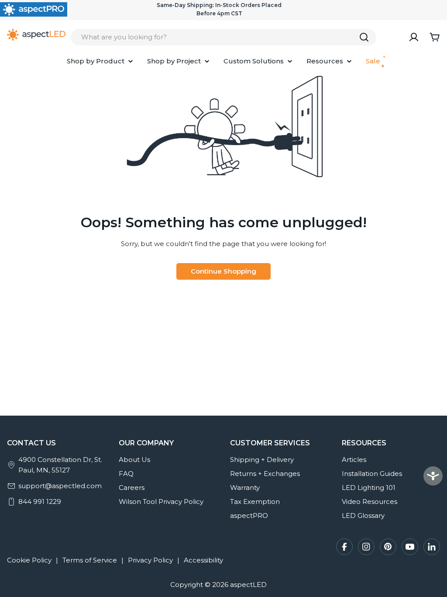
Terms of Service (89, 560)
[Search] (364, 37)
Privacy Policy (150, 560)
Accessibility (203, 560)
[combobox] (223, 37)
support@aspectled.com (60, 486)
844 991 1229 (39, 501)
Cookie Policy (29, 560)
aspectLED (248, 584)
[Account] (414, 37)
